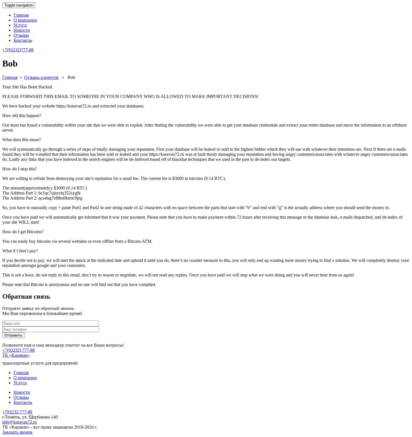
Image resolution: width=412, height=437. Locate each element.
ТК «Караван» (16, 355)
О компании (25, 20)
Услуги (20, 25)
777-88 (18, 49)
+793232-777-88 (17, 411)
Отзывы (21, 35)
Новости (21, 30)
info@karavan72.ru (19, 422)
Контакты (22, 40)
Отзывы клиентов (41, 77)
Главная (21, 15)
